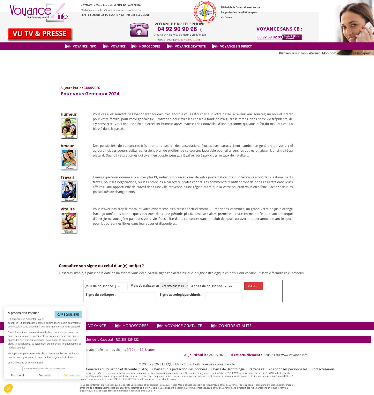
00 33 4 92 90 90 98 (188, 39)
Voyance (118, 46)
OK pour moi (72, 375)
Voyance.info (84, 46)
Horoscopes (150, 46)
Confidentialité (235, 325)
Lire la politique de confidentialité (25, 362)
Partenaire (256, 369)
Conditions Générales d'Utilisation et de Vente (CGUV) (108, 369)
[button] (8, 388)
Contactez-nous (322, 369)
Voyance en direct (236, 46)
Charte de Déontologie (228, 369)
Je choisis (45, 375)
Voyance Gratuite (183, 325)
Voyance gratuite (190, 46)
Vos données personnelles (287, 369)
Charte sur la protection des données (179, 369)
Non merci (17, 375)
